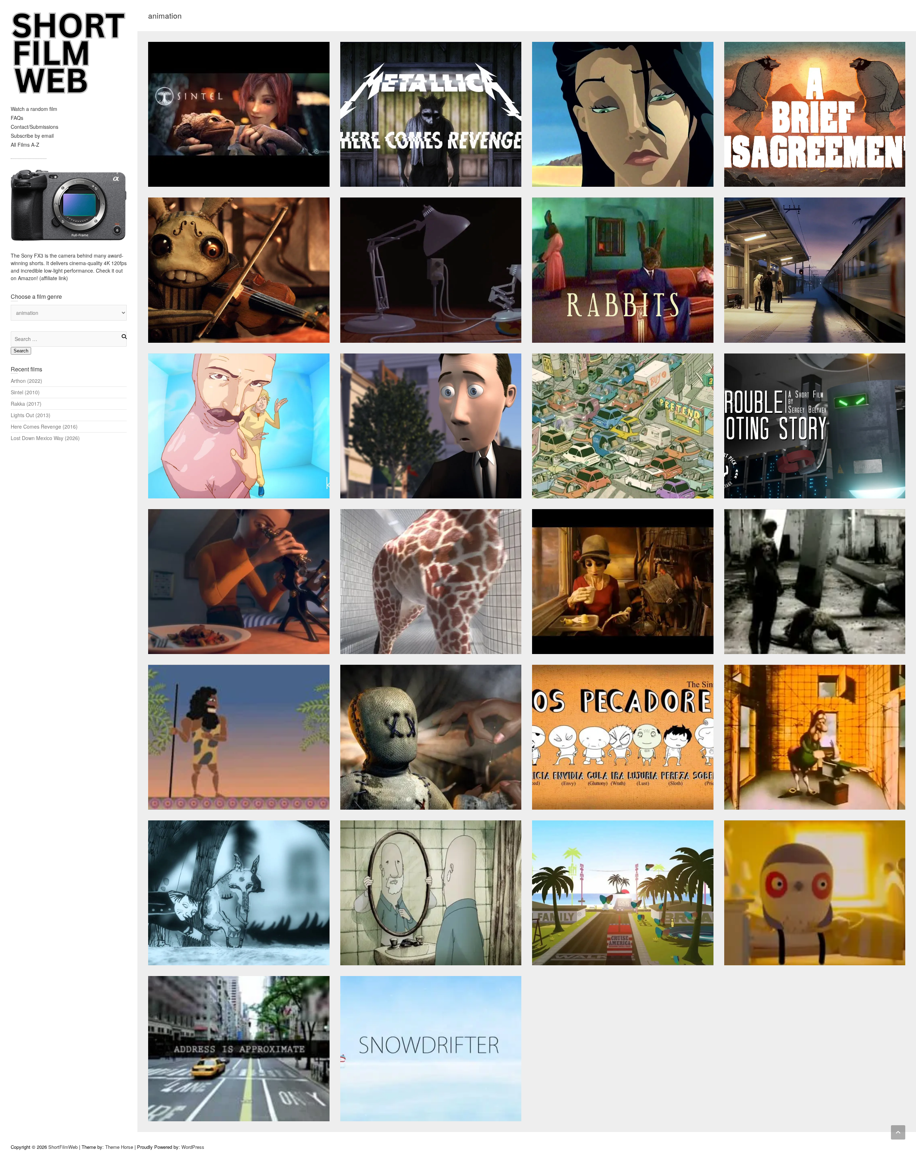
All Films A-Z (25, 144)
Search (21, 350)
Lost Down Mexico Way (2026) (45, 438)
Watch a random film (34, 108)
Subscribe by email (32, 135)
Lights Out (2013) (30, 415)
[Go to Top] (898, 1132)
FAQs (17, 117)
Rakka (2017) (26, 403)
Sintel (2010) (25, 392)
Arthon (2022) (26, 380)
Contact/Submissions (34, 126)
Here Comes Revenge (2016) (44, 426)
